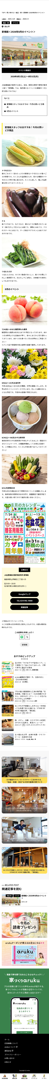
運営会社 (8, 1051)
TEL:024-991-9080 (24, 600)
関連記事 (24, 607)
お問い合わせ (10, 1058)
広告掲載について (11, 1043)
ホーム (7, 1039)
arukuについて (10, 1047)
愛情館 (24, 644)
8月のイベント (12, 111)
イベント (15, 23)
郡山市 (7, 26)
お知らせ (8, 1062)
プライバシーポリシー (13, 1054)
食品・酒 (6, 23)
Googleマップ (24, 594)
